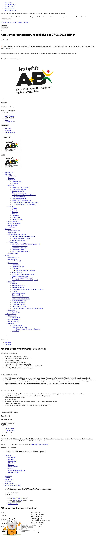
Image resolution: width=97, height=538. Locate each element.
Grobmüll (15, 183)
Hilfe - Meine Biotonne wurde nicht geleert (26, 204)
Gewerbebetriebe (13, 257)
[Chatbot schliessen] (38, 520)
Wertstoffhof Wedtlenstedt (20, 251)
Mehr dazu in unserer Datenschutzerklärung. (15, 22)
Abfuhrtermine (9, 172)
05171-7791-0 (17, 498)
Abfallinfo (8, 174)
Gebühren (11, 227)
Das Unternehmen (10, 314)
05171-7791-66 (9, 116)
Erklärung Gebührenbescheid (25, 270)
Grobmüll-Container (18, 304)
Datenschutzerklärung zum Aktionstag (28, 329)
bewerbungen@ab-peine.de (40, 444)
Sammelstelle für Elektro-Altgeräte (23, 236)
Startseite (8, 342)
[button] (21, 526)
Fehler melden (13, 467)
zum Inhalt (8, 2)
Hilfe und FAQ (16, 261)
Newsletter (11, 310)
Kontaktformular (9, 122)
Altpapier (15, 214)
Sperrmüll (11, 180)
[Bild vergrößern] (50, 80)
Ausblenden (5, 125)
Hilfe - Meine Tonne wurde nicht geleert (25, 280)
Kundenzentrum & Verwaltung (14, 232)
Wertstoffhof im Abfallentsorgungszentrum (26, 244)
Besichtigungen (17, 325)
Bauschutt (15, 216)
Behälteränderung (18, 287)
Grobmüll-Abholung (18, 302)
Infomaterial (16, 265)
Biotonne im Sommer (19, 199)
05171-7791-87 (9, 428)
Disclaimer (11, 463)
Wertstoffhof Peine (18, 250)
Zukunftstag (16, 331)
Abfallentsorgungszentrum (17, 234)
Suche (10, 469)
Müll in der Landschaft (19, 327)
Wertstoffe (11, 206)
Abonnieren (16, 312)
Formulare (11, 282)
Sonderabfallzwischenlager (21, 238)
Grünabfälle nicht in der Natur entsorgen (25, 202)
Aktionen (11, 323)
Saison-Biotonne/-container (21, 187)
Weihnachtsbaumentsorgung (21, 200)
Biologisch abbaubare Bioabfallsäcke (24, 195)
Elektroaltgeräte (13, 221)
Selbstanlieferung (18, 191)
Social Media (16, 318)
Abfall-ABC (11, 176)
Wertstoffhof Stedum (18, 240)
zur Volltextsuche (10, 10)
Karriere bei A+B (13, 321)
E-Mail (6, 120)
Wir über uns (12, 316)
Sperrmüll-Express (18, 295)
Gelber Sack (16, 217)
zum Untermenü (10, 6)
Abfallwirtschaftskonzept (20, 276)
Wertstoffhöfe (12, 242)
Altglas (14, 208)
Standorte (8, 229)
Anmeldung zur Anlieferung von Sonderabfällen (27, 308)
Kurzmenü (8, 344)
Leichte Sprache (13, 472)
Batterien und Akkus (14, 223)
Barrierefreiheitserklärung (16, 470)
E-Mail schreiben (9, 430)
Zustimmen (5, 27)
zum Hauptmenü (10, 4)
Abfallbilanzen (17, 272)
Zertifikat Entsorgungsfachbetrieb (23, 274)
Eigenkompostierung (19, 193)
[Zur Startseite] (48, 146)
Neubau (14, 284)
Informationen (13, 263)
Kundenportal (12, 259)
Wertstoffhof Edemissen (19, 246)
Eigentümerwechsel (18, 285)
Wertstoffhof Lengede (19, 248)
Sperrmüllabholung (18, 293)
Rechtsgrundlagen (18, 267)
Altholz (14, 210)
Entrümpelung (17, 182)
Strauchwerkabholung (19, 189)
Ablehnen (4, 25)
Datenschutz (12, 461)
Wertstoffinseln (13, 253)
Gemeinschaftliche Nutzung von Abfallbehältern (27, 289)
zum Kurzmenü (9, 8)
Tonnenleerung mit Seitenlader (22, 278)
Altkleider (15, 212)
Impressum (12, 457)
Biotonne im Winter (18, 197)
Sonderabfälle (13, 225)
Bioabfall (11, 185)
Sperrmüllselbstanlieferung (21, 297)
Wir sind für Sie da (14, 319)
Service (7, 255)
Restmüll (11, 178)
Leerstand (15, 291)
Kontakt (10, 459)
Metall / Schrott (17, 219)
